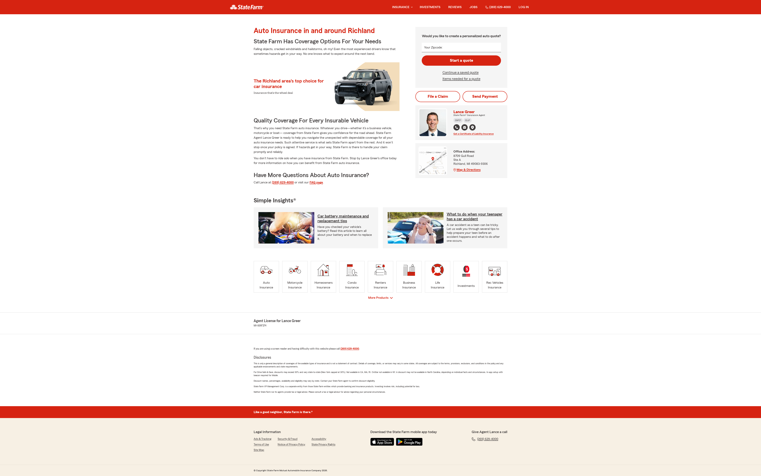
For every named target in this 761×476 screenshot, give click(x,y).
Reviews (455, 7)
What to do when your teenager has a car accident (474, 216)
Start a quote (461, 61)
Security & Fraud (287, 439)
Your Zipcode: (433, 47)
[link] (246, 7)
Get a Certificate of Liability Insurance (473, 134)
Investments (430, 7)
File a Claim (438, 97)
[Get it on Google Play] (409, 442)
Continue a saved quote (461, 72)
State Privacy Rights (323, 444)
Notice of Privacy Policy (291, 444)
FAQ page (316, 182)
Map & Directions (469, 169)
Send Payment (485, 97)
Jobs (473, 7)
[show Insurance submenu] (411, 7)
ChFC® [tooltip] (458, 120)
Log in (524, 7)
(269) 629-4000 (500, 7)
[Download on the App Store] (382, 442)
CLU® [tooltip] (467, 120)
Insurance (400, 7)
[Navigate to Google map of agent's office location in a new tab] (472, 127)
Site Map (259, 450)
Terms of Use (261, 444)
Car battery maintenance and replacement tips (343, 218)
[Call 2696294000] (456, 127)
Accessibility (319, 439)
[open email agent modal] (464, 128)
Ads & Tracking (262, 439)
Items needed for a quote (461, 79)
